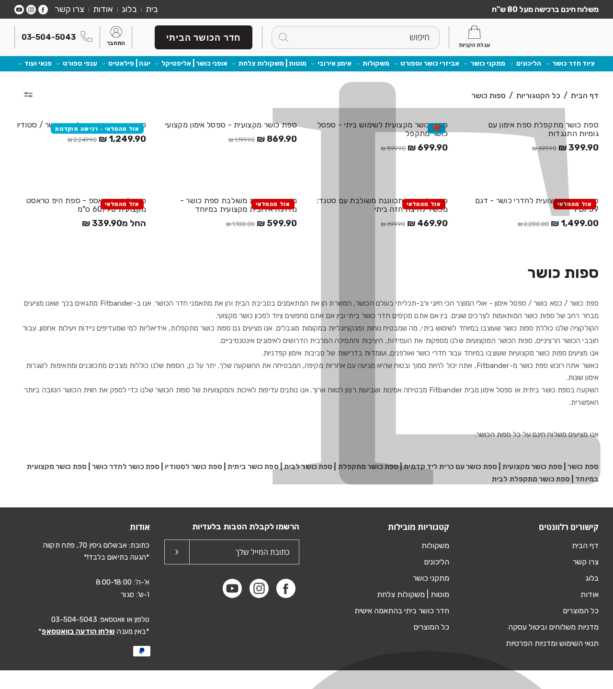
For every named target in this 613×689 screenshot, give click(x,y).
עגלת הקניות (474, 45)
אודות (103, 9)
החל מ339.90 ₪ (114, 223)
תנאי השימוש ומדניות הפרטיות (552, 643)
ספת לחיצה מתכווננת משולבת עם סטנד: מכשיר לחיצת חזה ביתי (382, 205)
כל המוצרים (581, 610)
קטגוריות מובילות (418, 527)
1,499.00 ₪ (558, 223)
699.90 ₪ (414, 148)
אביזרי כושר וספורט (429, 63)
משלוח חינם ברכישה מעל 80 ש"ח (545, 9)
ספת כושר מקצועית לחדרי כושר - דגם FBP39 (537, 205)
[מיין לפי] (28, 94)
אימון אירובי (335, 63)
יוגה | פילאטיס (129, 63)
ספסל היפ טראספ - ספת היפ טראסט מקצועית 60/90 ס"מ (86, 205)
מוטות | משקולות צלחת (272, 63)
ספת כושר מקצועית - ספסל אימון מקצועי (231, 125)
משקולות (376, 63)
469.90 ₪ (414, 223)
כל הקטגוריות (538, 95)
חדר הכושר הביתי (203, 37)
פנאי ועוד (38, 63)
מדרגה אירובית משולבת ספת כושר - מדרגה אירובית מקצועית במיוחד (238, 205)
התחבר (116, 43)
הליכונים (528, 63)
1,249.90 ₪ (107, 139)
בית (152, 9)
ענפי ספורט (80, 63)
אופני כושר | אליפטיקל (194, 63)
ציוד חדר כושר (573, 63)
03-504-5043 (49, 37)
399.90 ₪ (565, 148)
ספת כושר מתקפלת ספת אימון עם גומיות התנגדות (543, 129)
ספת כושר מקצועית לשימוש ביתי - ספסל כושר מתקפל (383, 129)
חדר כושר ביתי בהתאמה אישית (401, 610)
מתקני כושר (487, 63)
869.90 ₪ (262, 139)
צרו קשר (69, 9)
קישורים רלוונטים (569, 527)
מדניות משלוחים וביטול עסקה (553, 627)
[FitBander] (555, 37)
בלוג (129, 9)
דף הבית (585, 95)
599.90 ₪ (261, 223)
